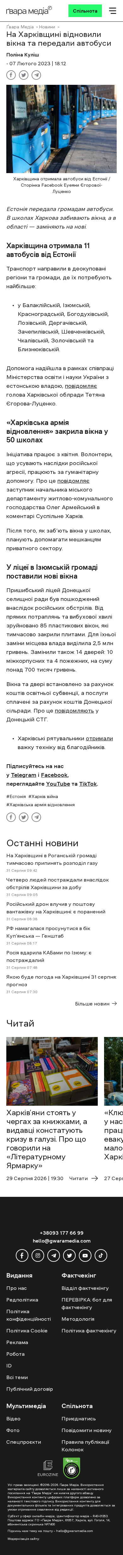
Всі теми (17, 1377)
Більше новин (92, 1003)
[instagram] (38, 1255)
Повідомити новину (87, 1430)
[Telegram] (36, 75)
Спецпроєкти (23, 1441)
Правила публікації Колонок (85, 1445)
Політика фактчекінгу (89, 1330)
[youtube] (85, 1255)
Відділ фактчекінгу (85, 1287)
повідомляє (81, 386)
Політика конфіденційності (28, 1315)
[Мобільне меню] (112, 11)
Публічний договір (29, 1388)
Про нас (16, 1287)
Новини (47, 27)
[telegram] (53, 1255)
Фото (13, 1430)
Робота (15, 1353)
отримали (99, 738)
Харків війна (45, 796)
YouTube (58, 784)
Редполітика (22, 1299)
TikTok (88, 784)
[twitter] (69, 1255)
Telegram (23, 775)
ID (9, 1365)
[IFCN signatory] (71, 1469)
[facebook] (22, 1255)
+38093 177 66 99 (62, 1232)
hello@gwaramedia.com (62, 1240)
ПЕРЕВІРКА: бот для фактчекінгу (87, 1303)
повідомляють (74, 710)
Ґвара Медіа (20, 27)
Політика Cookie (27, 1330)
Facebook (54, 775)
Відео (13, 1418)
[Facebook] (11, 75)
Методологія (78, 1318)
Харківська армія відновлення (42, 804)
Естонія (17, 796)
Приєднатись (79, 1418)
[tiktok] (101, 1255)
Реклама (17, 1342)
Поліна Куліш (22, 54)
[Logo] (29, 10)
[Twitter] (23, 75)
